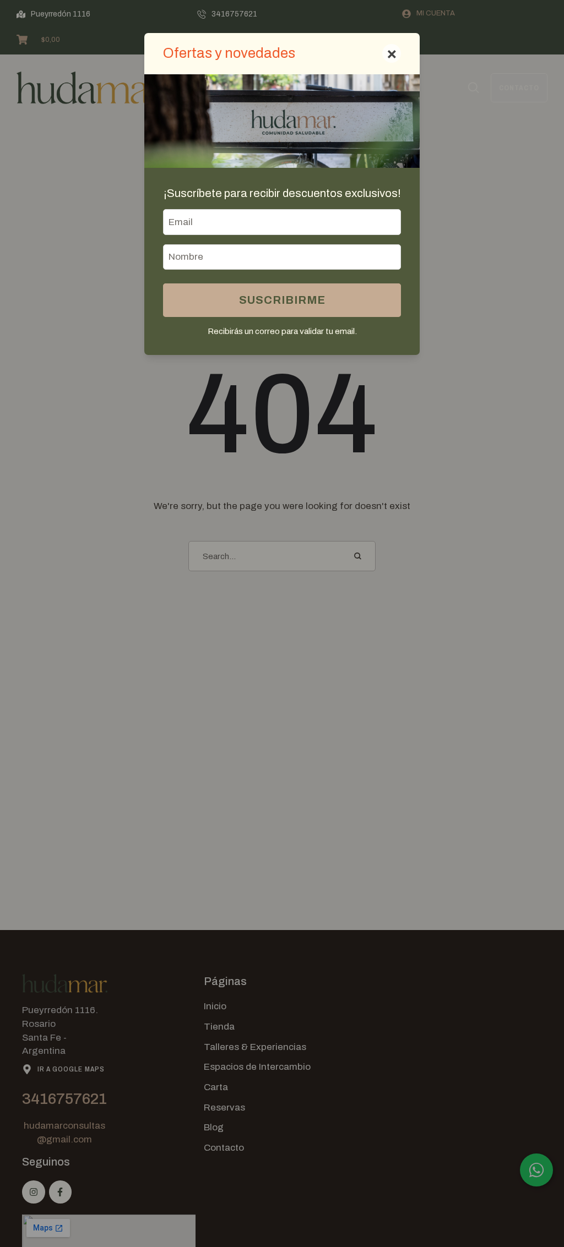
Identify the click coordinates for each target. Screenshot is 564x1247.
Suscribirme (282, 300)
